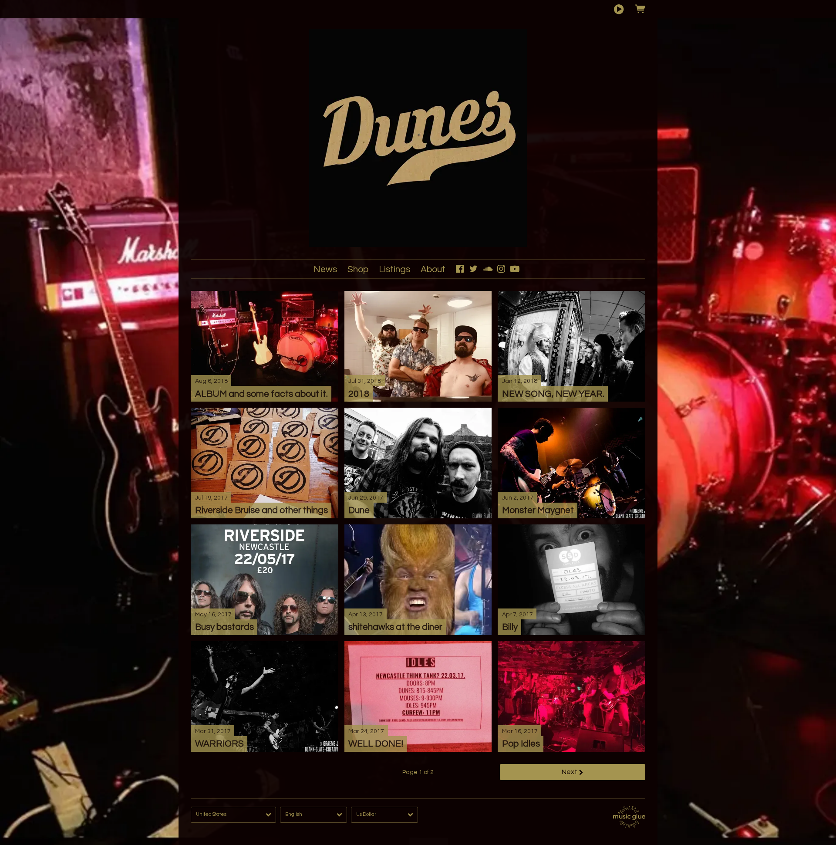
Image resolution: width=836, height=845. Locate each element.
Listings (394, 269)
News (325, 269)
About (433, 269)
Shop (357, 269)
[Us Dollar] (384, 815)
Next (569, 771)
